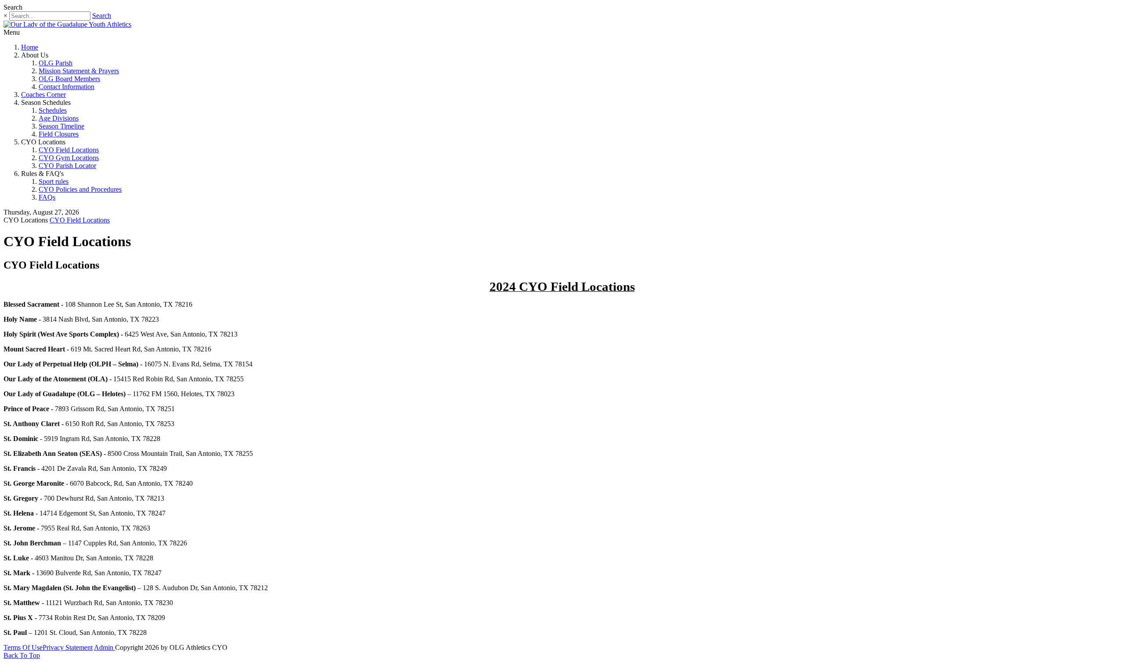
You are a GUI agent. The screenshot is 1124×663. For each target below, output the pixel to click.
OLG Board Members (69, 78)
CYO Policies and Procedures (80, 189)
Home (29, 47)
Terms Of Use (23, 647)
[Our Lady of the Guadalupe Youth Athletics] (67, 24)
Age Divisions (59, 118)
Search (101, 15)
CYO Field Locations (69, 150)
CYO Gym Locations (69, 157)
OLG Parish (55, 63)
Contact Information (66, 86)
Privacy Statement (68, 647)
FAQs (47, 197)
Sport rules (53, 181)
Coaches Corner (43, 94)
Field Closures (59, 134)
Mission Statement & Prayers (79, 71)
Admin (104, 647)
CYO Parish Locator (67, 165)
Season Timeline (61, 126)
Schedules (53, 110)
